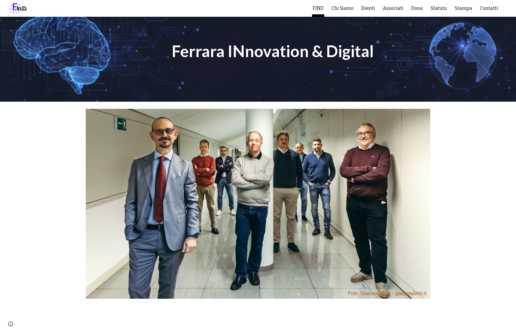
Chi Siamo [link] (342, 8)
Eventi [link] (368, 8)
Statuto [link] (439, 8)
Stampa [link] (463, 8)
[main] (273, 51)
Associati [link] (393, 8)
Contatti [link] (489, 8)
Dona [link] (417, 8)
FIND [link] (318, 8)
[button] (509, 8)
